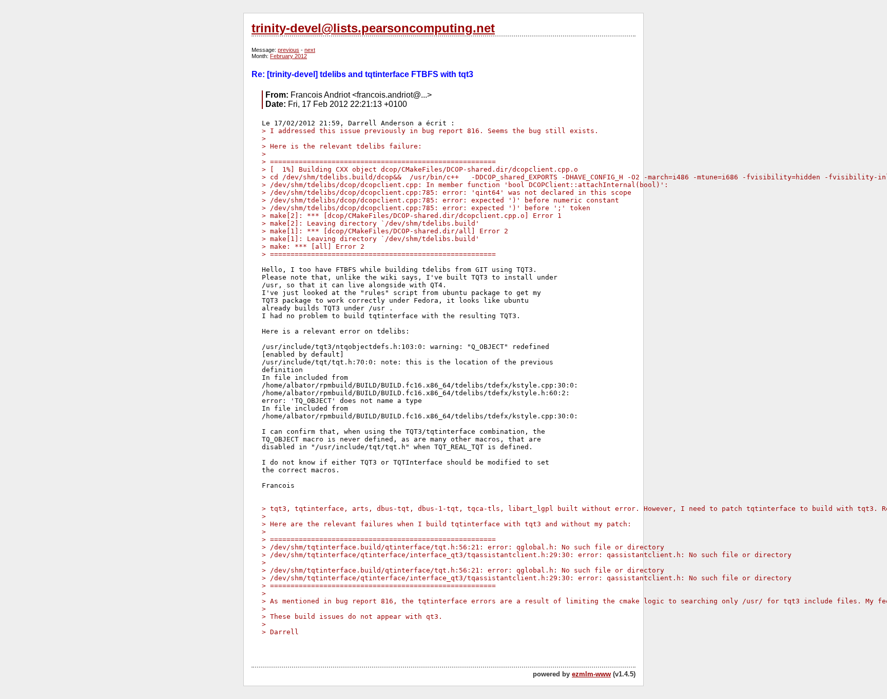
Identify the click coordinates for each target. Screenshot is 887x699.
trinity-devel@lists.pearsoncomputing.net (373, 28)
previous (288, 50)
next (309, 50)
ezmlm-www (591, 674)
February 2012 (288, 56)
